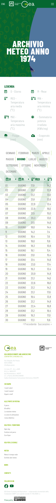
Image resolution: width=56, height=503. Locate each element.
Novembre (40, 165)
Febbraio (23, 153)
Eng (3, 3)
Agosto (43, 159)
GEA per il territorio (12, 425)
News (6, 465)
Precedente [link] (30, 324)
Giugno (21, 159)
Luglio (32, 159)
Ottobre (26, 165)
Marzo (35, 153)
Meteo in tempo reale (11, 454)
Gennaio (10, 153)
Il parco (6, 405)
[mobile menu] (52, 4)
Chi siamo (7, 384)
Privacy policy (8, 500)
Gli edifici (7, 408)
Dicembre (11, 171)
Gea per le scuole (10, 442)
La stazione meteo (10, 411)
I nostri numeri (9, 391)
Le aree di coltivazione (11, 415)
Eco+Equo (7, 435)
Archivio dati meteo (10, 457)
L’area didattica (9, 418)
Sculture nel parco (10, 432)
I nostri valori (8, 388)
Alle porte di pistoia (12, 401)
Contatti (7, 473)
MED (37, 179)
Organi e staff (8, 394)
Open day (7, 429)
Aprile (46, 153)
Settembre (12, 165)
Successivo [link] (44, 324)
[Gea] (28, 4)
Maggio (10, 159)
